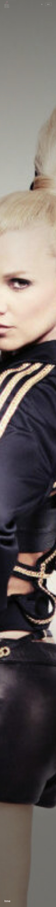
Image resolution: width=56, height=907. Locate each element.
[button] (42, 4)
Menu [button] (48, 4)
